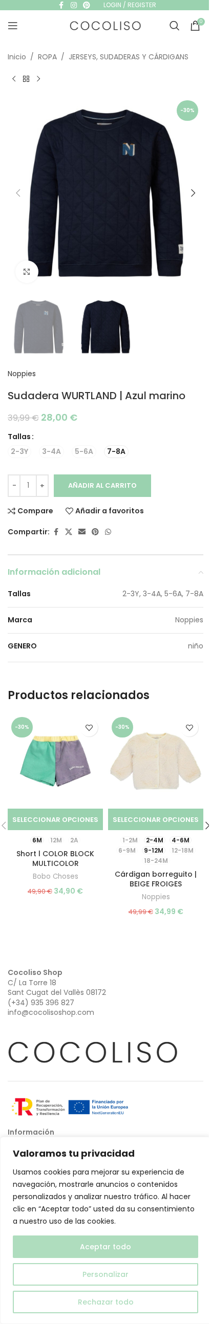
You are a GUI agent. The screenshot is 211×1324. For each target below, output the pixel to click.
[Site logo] (105, 25)
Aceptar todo (105, 1247)
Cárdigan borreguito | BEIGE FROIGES (156, 879)
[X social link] (68, 532)
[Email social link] (82, 532)
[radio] (19, 451)
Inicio (17, 57)
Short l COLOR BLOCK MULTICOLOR (55, 859)
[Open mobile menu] (13, 25)
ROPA (47, 57)
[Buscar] (174, 25)
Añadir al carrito (102, 485)
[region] (105, 1230)
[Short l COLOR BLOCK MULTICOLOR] (55, 761)
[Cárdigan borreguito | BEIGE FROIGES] (155, 761)
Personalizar (105, 1274)
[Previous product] (14, 79)
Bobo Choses (55, 876)
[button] (18, 193)
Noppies (22, 373)
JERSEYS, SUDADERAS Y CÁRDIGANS (128, 57)
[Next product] (38, 79)
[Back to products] (26, 79)
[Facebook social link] (56, 532)
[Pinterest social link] (95, 532)
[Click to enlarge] (26, 272)
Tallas (19, 436)
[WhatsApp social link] (108, 532)
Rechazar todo (106, 1302)
